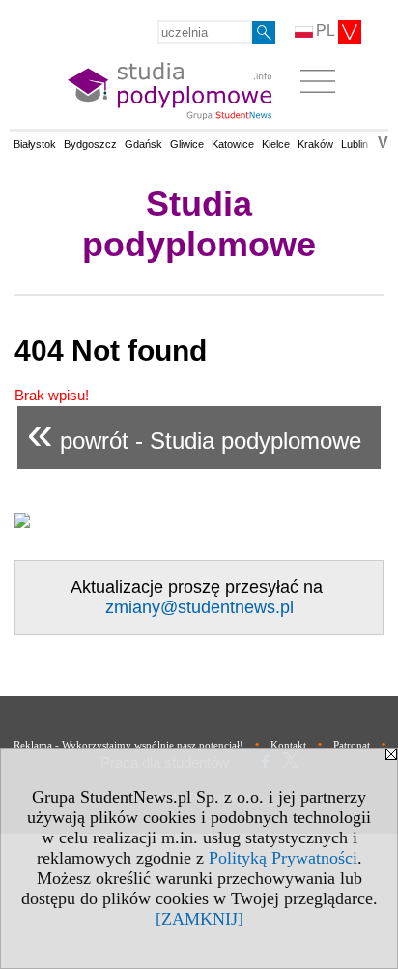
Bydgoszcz (90, 144)
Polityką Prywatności (283, 857)
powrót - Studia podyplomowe (194, 432)
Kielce (276, 144)
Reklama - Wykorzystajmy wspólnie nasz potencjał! (128, 744)
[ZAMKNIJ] (199, 918)
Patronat (351, 744)
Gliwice (187, 144)
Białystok (35, 144)
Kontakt (288, 744)
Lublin (354, 144)
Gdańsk (143, 144)
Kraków (315, 144)
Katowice (233, 144)
